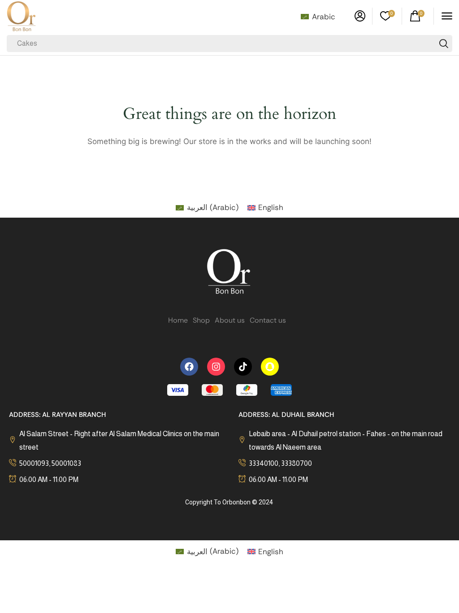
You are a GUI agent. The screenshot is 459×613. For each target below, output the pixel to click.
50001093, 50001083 (50, 463)
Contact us (268, 320)
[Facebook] (189, 367)
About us (230, 320)
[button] (360, 16)
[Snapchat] (270, 367)
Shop (201, 320)
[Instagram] (216, 367)
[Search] (444, 43)
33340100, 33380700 (280, 463)
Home (178, 320)
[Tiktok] (243, 367)
